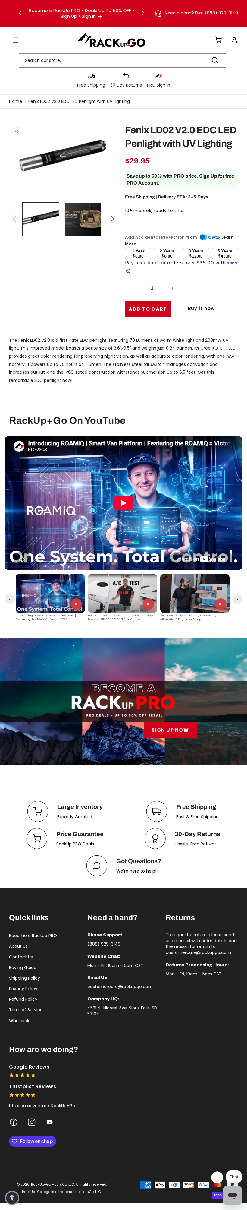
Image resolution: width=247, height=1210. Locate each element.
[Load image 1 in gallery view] (41, 219)
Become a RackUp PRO (33, 936)
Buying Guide (22, 968)
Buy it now (201, 308)
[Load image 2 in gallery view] (83, 219)
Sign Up (208, 176)
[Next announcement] (143, 13)
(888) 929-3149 (103, 944)
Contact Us (21, 957)
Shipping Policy (24, 978)
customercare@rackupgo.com (120, 987)
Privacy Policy (23, 989)
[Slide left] (13, 219)
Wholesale (20, 1021)
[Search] (214, 60)
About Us (18, 946)
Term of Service (26, 1010)
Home (15, 101)
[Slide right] (111, 219)
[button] (12, 40)
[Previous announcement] (20, 13)
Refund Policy (23, 999)
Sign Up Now (170, 730)
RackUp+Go (41, 1184)
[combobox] (122, 60)
